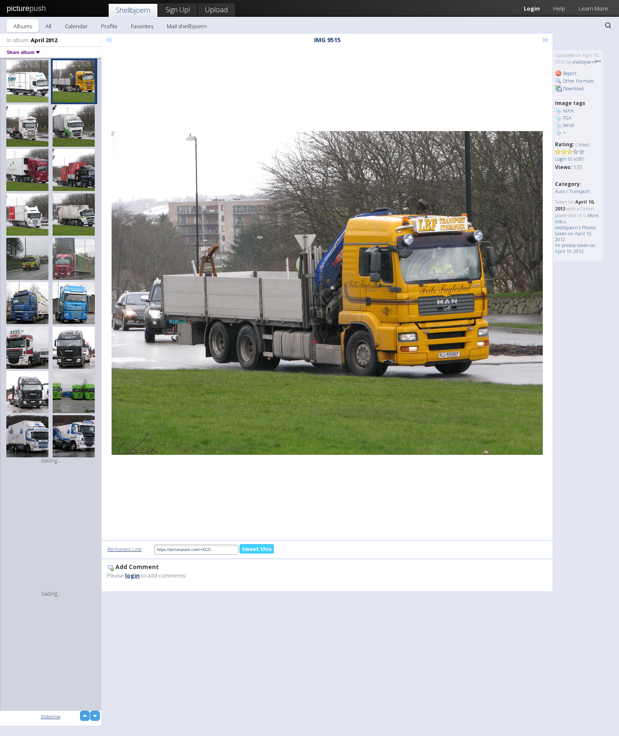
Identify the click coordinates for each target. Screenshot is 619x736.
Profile (109, 26)
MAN (568, 110)
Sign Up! (177, 9)
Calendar (76, 26)
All (48, 26)
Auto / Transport (572, 191)
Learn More (593, 8)
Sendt (568, 125)
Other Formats (578, 81)
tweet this (257, 549)
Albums (22, 26)
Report (569, 73)
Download (573, 88)
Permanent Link (124, 549)
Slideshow (51, 716)
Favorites (142, 26)
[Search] (608, 25)
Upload (216, 9)
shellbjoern (583, 62)
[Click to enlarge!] (327, 293)
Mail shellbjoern (187, 26)
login (132, 575)
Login (532, 8)
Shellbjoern (133, 10)
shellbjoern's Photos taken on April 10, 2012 (575, 233)
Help (559, 8)
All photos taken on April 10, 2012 (575, 248)
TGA (567, 118)
